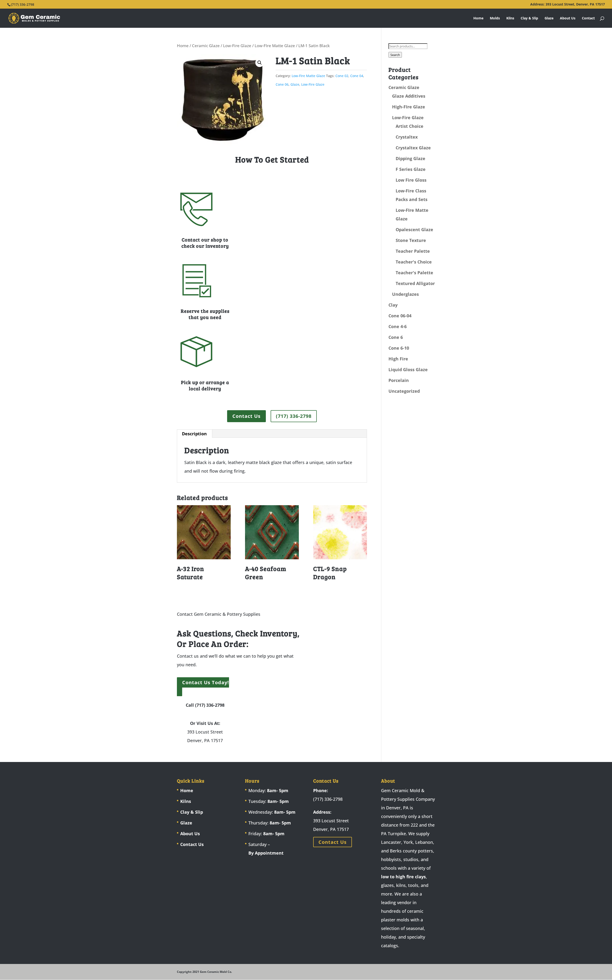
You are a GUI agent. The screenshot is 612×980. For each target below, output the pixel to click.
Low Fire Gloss (411, 180)
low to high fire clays (403, 876)
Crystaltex (407, 137)
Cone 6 (395, 337)
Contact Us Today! (205, 682)
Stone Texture (411, 240)
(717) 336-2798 (293, 416)
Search (395, 55)
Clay (393, 305)
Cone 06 (282, 84)
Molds (495, 18)
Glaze (549, 18)
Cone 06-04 (399, 316)
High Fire (398, 359)
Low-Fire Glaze (237, 45)
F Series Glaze (411, 169)
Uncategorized (404, 391)
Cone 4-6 (397, 326)
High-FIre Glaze (408, 107)
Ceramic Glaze (206, 45)
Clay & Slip (529, 18)
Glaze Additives (408, 96)
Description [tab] (194, 434)
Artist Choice (409, 126)
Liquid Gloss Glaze (408, 369)
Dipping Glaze (410, 158)
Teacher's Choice (414, 262)
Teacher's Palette (414, 272)
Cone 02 (341, 75)
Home (478, 18)
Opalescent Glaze (414, 229)
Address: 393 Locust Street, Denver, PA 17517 (567, 4)
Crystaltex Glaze (413, 148)
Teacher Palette (413, 251)
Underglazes (405, 294)
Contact (588, 18)
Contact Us (246, 416)
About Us (567, 18)
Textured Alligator (415, 283)
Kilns (510, 18)
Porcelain (398, 380)
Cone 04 (356, 75)
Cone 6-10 (398, 348)
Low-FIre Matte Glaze (275, 45)
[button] (259, 62)
